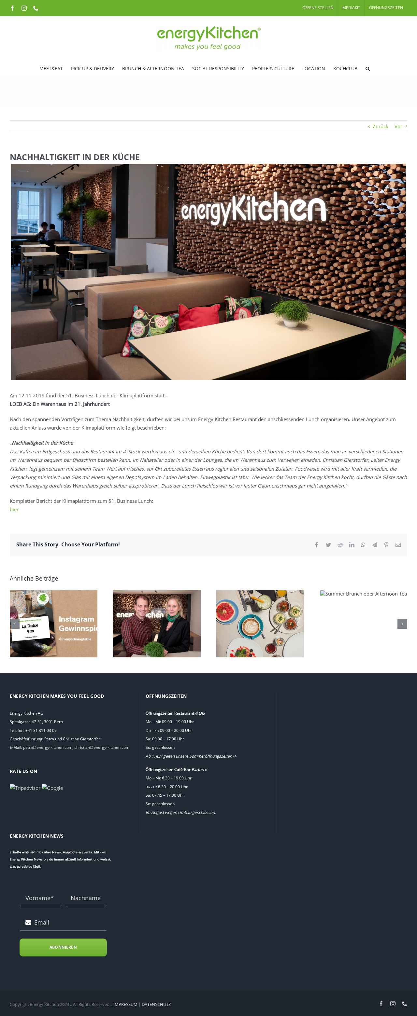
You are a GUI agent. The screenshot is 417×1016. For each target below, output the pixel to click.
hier (14, 509)
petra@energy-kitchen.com (47, 747)
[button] (368, 68)
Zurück (380, 126)
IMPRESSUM (125, 1004)
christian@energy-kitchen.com (101, 747)
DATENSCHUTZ (156, 1004)
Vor (398, 126)
